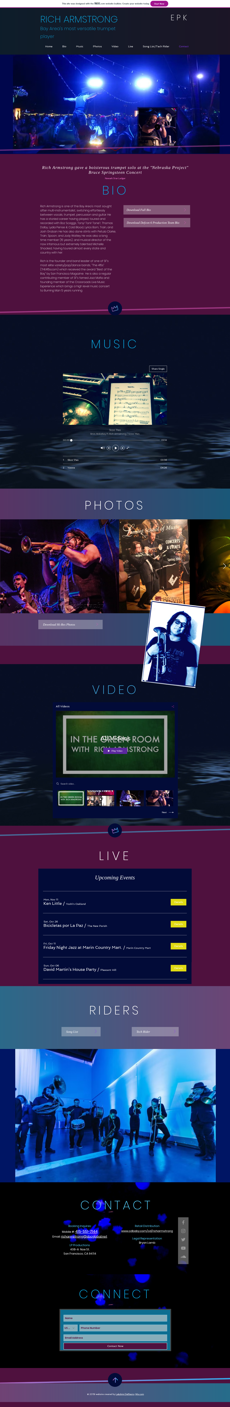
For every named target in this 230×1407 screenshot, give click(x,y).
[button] (172, 142)
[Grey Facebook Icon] (183, 1222)
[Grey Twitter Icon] (183, 1239)
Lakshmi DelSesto (125, 1394)
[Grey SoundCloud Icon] (183, 1256)
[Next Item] (224, 566)
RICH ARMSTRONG (79, 19)
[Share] (172, 706)
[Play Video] (71, 798)
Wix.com (139, 1394)
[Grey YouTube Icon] (183, 1248)
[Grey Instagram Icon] (183, 1231)
